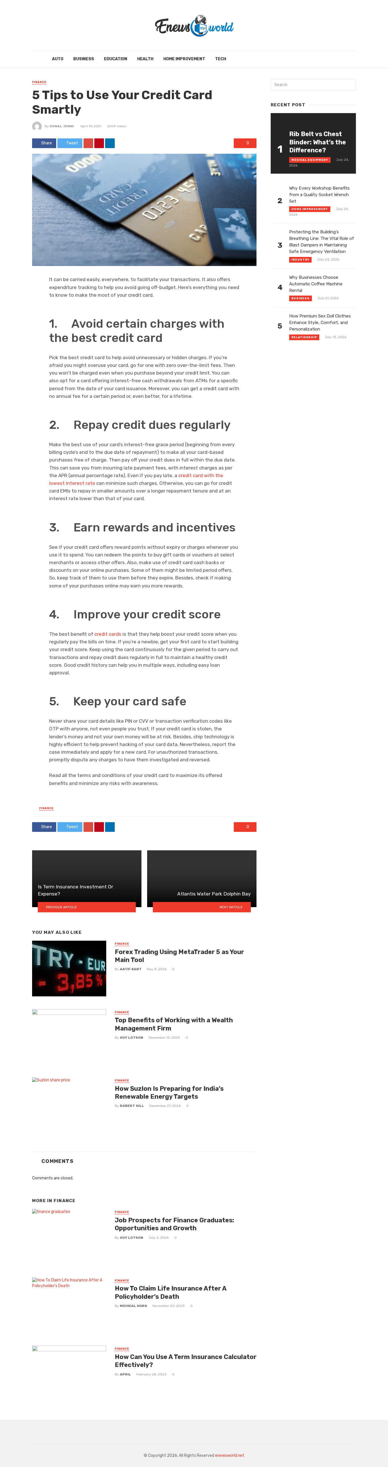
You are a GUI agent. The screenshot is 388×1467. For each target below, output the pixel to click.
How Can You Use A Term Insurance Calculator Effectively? (185, 1360)
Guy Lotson (131, 1038)
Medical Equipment (309, 160)
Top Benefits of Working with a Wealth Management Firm (174, 1024)
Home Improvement (184, 59)
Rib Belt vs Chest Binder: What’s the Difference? (317, 142)
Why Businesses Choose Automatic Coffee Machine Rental (316, 284)
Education (115, 59)
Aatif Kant (130, 969)
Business (83, 59)
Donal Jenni (62, 126)
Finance (39, 82)
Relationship (304, 337)
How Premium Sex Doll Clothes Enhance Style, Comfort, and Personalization (320, 322)
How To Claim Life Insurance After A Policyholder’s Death (170, 1292)
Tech (220, 59)
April (125, 1374)
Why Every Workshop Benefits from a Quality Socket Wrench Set (319, 195)
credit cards (107, 634)
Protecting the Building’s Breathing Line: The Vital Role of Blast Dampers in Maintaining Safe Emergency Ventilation (321, 241)
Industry (300, 259)
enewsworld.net (229, 1455)
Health (145, 59)
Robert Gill (132, 1106)
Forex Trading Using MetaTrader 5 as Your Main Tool (179, 955)
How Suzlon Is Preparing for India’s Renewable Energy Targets (169, 1092)
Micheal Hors (133, 1306)
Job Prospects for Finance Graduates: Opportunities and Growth (174, 1224)
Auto (57, 59)
